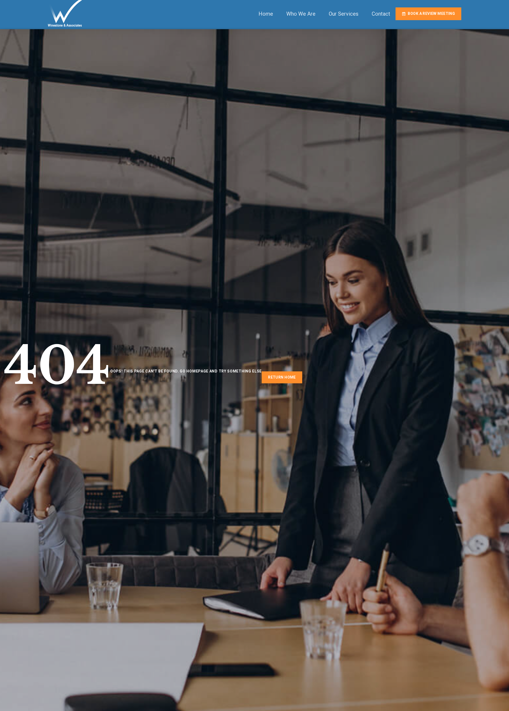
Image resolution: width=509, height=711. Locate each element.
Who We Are (300, 14)
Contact (381, 14)
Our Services (343, 14)
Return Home (282, 377)
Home (265, 14)
